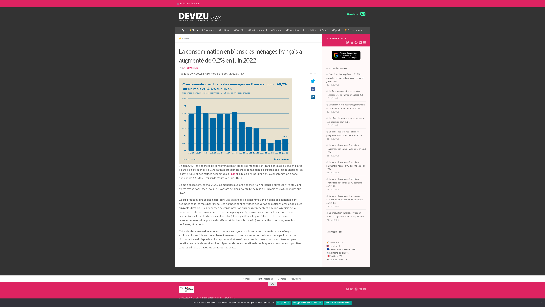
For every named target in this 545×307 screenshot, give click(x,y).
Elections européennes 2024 (342, 249)
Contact (282, 278)
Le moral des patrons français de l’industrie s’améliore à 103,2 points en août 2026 (344, 182)
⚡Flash (193, 30)
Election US (335, 246)
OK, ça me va (283, 302)
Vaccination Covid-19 (336, 259)
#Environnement (257, 30)
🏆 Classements (353, 30)
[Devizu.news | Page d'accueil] (200, 17)
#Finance (276, 30)
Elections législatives (339, 252)
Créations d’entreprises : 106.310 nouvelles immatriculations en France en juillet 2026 (345, 78)
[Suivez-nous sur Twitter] (347, 42)
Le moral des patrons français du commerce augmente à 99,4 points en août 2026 (346, 149)
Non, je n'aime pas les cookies (307, 302)
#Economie (208, 30)
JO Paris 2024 (336, 242)
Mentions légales (265, 278)
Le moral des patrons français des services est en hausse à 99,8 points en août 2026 (344, 199)
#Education (292, 30)
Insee (233, 173)
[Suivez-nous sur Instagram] (351, 42)
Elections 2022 (336, 256)
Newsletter (296, 278)
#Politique (224, 30)
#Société (239, 30)
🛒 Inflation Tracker (188, 3)
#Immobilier (309, 30)
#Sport (336, 30)
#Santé (324, 30)
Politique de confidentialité (337, 302)
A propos (247, 278)
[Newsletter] (364, 42)
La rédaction (190, 68)
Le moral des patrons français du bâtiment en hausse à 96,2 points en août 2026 (345, 165)
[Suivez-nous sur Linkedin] (360, 42)
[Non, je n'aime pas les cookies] (541, 302)
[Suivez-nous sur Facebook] (356, 42)
